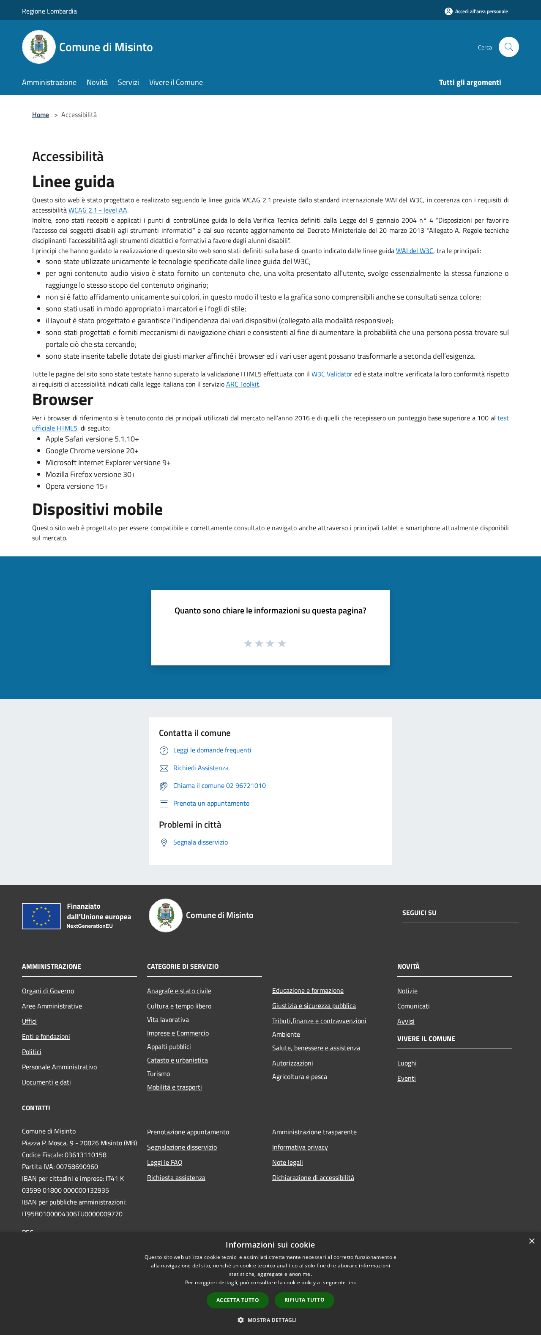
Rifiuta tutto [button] (304, 1299)
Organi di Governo (48, 991)
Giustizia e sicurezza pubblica (314, 1005)
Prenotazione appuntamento (188, 1132)
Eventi (406, 1078)
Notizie (407, 991)
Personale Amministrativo (59, 1067)
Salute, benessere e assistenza (316, 1048)
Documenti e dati (46, 1082)
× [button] (531, 1241)
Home (40, 114)
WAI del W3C (414, 250)
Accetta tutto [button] (237, 1300)
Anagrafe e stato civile (179, 991)
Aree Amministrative (52, 1006)
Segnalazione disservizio (182, 1147)
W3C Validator (331, 374)
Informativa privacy (300, 1147)
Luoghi (407, 1063)
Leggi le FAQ (165, 1162)
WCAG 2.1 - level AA (97, 210)
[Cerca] (509, 47)
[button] (270, 1320)
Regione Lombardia (49, 11)
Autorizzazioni (292, 1063)
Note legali (287, 1162)
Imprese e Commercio (178, 1033)
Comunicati (413, 1006)
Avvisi (406, 1021)
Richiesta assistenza (176, 1177)
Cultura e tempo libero (179, 1006)
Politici (31, 1051)
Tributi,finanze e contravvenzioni (319, 1021)
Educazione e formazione (308, 990)
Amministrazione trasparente (314, 1132)
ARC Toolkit (242, 384)
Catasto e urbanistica (177, 1060)
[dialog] (270, 1283)
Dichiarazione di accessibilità (313, 1177)
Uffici (29, 1021)
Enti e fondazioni (46, 1036)
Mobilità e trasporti (174, 1087)
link (351, 1282)
